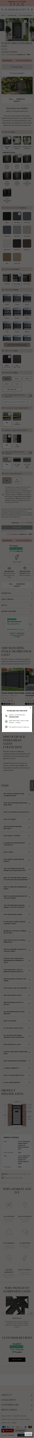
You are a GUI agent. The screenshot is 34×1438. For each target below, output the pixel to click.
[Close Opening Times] (30, 708)
